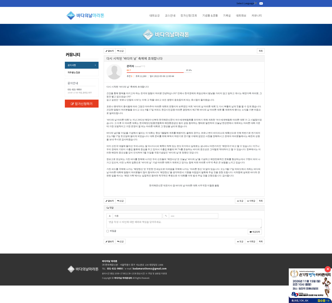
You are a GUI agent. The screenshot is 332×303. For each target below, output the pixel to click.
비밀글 (113, 230)
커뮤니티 (257, 15)
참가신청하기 (84, 103)
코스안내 (170, 15)
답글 (121, 50)
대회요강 (154, 15)
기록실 (227, 15)
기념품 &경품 (210, 15)
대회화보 (241, 15)
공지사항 (72, 65)
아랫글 (252, 200)
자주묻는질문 (74, 72)
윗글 (241, 200)
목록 (261, 50)
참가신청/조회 (189, 15)
